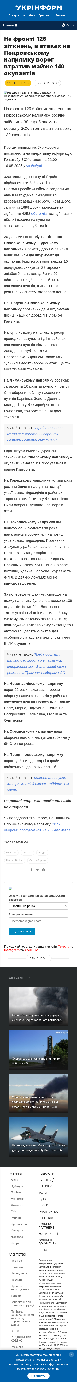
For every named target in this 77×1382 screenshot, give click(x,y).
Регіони (16, 1217)
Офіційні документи (47, 1242)
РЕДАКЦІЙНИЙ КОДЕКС (21, 1339)
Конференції (48, 1233)
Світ (13, 1211)
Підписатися (21, 931)
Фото (43, 1192)
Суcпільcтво (19, 1224)
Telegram (65, 946)
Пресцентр (45, 15)
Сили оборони (37, 860)
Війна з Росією (14, 860)
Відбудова (17, 1186)
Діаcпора (17, 1236)
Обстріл (27, 852)
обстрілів (39, 213)
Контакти (17, 1267)
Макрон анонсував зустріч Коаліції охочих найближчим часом (38, 784)
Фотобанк (29, 15)
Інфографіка (48, 1211)
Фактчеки (17, 1205)
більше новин (38, 958)
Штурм (42, 852)
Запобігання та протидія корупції (22, 1303)
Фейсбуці (34, 166)
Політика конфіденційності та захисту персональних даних (22, 1318)
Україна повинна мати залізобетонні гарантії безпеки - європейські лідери (35, 434)
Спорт (15, 1243)
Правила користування (20, 1287)
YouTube (32, 950)
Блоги (43, 1205)
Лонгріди (46, 1218)
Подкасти (46, 1173)
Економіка (17, 1198)
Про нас (16, 1260)
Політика (17, 1192)
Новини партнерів (46, 1226)
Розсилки (17, 1346)
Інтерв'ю (45, 1186)
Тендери (16, 1295)
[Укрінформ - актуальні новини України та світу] (38, 7)
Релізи (44, 1249)
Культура (17, 1230)
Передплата (19, 1273)
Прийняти (38, 1376)
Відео (43, 1199)
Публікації (46, 1180)
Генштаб (11, 852)
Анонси (60, 15)
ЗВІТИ (15, 1331)
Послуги (14, 15)
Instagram (12, 950)
